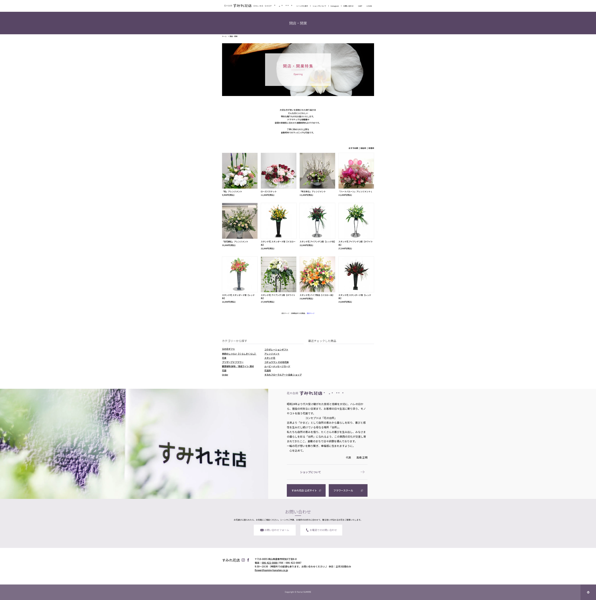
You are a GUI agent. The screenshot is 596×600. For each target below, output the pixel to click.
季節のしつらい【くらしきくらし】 (239, 353)
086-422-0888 (270, 562)
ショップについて (319, 6)
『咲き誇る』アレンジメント (313, 191)
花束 (224, 357)
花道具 (267, 370)
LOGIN (369, 6)
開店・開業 (233, 36)
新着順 (371, 148)
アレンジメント (272, 353)
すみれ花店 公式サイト (304, 490)
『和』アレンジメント (232, 191)
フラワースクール (343, 490)
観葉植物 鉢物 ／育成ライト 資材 (238, 366)
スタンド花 (269, 357)
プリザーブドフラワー (233, 362)
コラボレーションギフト (276, 349)
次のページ (310, 313)
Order (225, 374)
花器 (224, 370)
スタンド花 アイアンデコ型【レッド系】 (318, 241)
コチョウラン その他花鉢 (276, 362)
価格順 (363, 148)
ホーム (224, 36)
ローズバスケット (269, 191)
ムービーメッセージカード (277, 366)
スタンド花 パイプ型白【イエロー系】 (317, 295)
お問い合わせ (348, 6)
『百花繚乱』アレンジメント (235, 241)
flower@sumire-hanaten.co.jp (271, 570)
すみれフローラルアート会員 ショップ (283, 374)
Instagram (335, 6)
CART (360, 6)
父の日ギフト (228, 348)
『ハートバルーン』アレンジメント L (355, 191)
